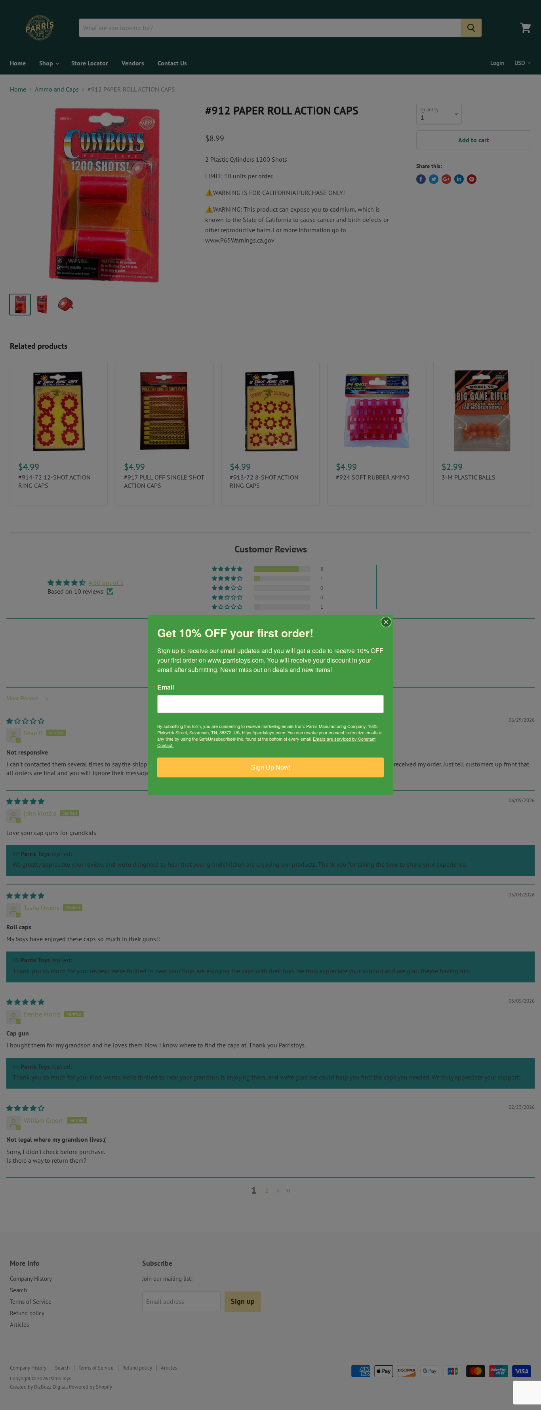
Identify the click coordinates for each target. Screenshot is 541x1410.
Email (165, 687)
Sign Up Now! (270, 767)
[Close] (386, 622)
